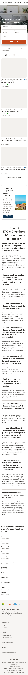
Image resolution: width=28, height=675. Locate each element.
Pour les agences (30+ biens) (9, 652)
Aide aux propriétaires (7, 637)
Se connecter (17, 2)
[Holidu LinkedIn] (14, 659)
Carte (8, 55)
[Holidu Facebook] (17, 659)
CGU (14, 668)
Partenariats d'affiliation (7, 642)
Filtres (21, 55)
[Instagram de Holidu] (11, 659)
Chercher (14, 41)
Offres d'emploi (5, 622)
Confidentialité (20, 668)
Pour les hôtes (5, 650)
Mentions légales (8, 668)
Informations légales (9, 672)
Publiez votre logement (6, 2)
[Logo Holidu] (11, 604)
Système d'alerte (20, 672)
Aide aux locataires (6, 635)
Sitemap (19, 670)
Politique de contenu (11, 670)
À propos (4, 625)
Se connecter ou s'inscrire (8, 216)
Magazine (4, 627)
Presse (3, 640)
